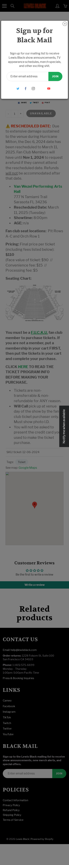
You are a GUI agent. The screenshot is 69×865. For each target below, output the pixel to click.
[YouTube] (48, 88)
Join (55, 76)
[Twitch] (41, 88)
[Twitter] (18, 88)
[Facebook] (25, 88)
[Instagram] (33, 88)
